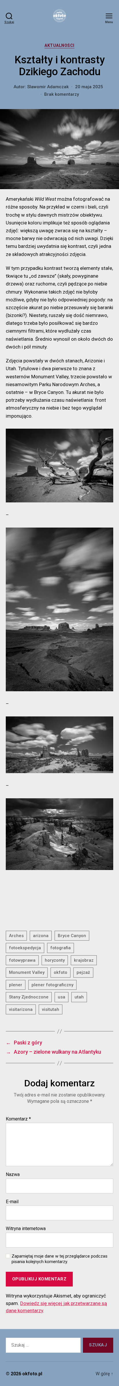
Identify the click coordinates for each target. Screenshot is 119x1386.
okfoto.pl (32, 1373)
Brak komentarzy (61, 94)
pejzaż (83, 972)
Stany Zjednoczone (29, 997)
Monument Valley (26, 972)
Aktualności (59, 45)
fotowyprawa (22, 960)
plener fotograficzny (52, 984)
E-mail (12, 1201)
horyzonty (55, 960)
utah (79, 997)
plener (15, 984)
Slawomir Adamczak (48, 86)
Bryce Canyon (72, 935)
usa (61, 997)
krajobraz (84, 960)
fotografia (60, 947)
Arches (16, 935)
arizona (41, 935)
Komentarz (18, 1119)
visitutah (50, 1009)
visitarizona (21, 1009)
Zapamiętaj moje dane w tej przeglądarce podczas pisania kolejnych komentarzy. (59, 1259)
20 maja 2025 (89, 86)
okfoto (60, 972)
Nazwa (13, 1174)
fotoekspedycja (25, 947)
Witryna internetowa (26, 1228)
